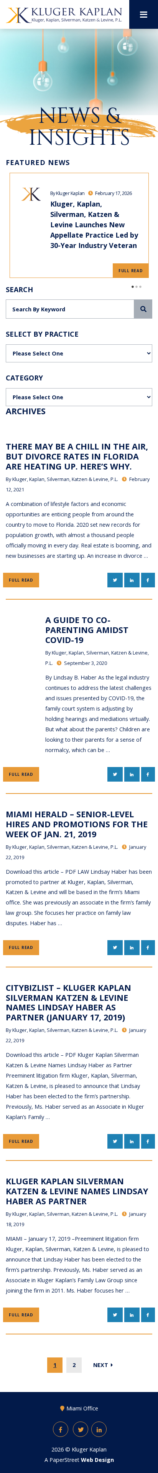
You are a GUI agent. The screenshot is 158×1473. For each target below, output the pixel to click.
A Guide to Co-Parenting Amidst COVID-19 (86, 629)
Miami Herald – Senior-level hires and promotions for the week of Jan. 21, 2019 (77, 824)
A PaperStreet (79, 1459)
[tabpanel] (79, 225)
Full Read (130, 270)
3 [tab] (141, 287)
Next (101, 1365)
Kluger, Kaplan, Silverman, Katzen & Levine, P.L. (65, 479)
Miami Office (82, 1408)
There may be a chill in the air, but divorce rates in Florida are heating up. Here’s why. (77, 456)
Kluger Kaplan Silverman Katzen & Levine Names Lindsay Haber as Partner (77, 1191)
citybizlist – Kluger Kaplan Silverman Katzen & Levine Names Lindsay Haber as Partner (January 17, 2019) (68, 1002)
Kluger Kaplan (89, 1449)
